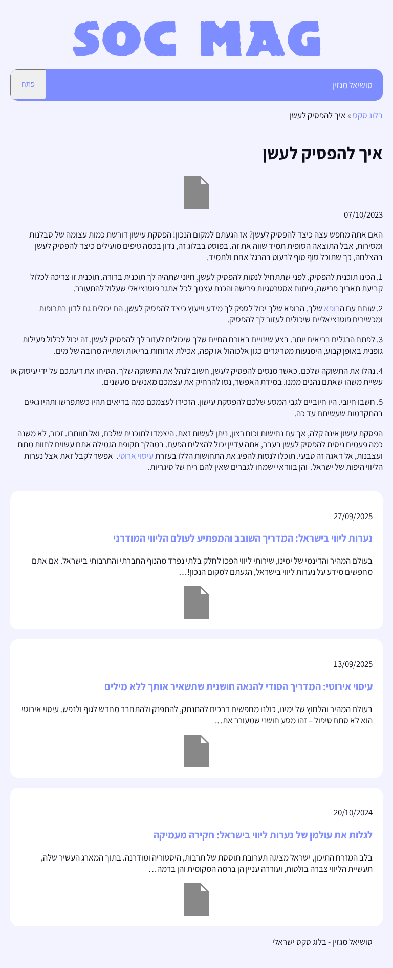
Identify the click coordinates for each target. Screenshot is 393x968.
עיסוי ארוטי (136, 455)
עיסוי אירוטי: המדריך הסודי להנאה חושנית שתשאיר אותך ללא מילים (238, 686)
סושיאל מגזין (352, 85)
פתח (28, 84)
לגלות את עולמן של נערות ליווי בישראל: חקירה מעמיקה (263, 835)
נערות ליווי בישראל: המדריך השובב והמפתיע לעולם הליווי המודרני (243, 538)
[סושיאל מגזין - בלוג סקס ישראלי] (197, 53)
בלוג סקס (368, 115)
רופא (332, 308)
